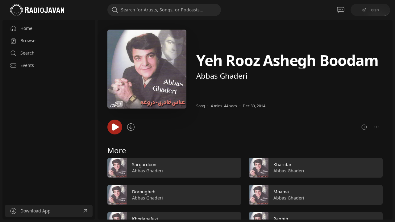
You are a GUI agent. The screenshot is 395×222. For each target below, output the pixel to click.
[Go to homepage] (37, 10)
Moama (281, 192)
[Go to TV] (341, 10)
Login (374, 9)
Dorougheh (144, 192)
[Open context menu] (376, 127)
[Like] (232, 168)
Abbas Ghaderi (221, 76)
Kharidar (282, 164)
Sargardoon (144, 164)
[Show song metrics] (364, 127)
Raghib (280, 219)
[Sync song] (131, 127)
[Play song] (114, 127)
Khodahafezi (145, 219)
